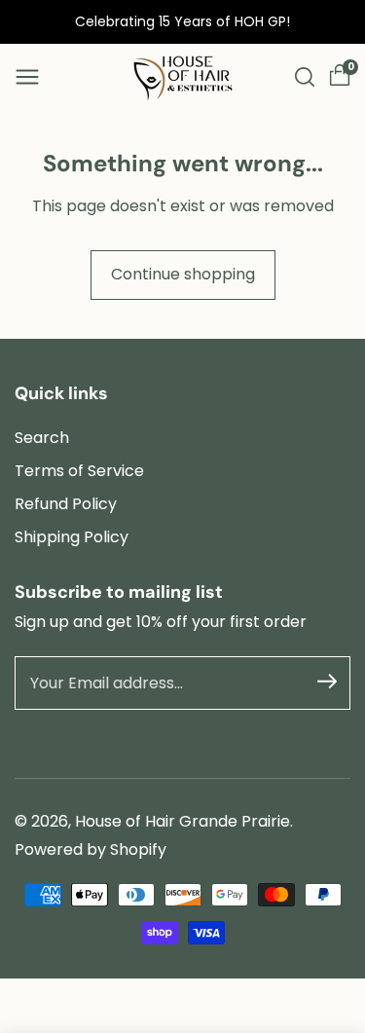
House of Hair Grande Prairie (182, 821)
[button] (27, 76)
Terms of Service (79, 471)
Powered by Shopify (90, 849)
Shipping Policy (71, 537)
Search (42, 437)
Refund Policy (66, 504)
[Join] (327, 681)
